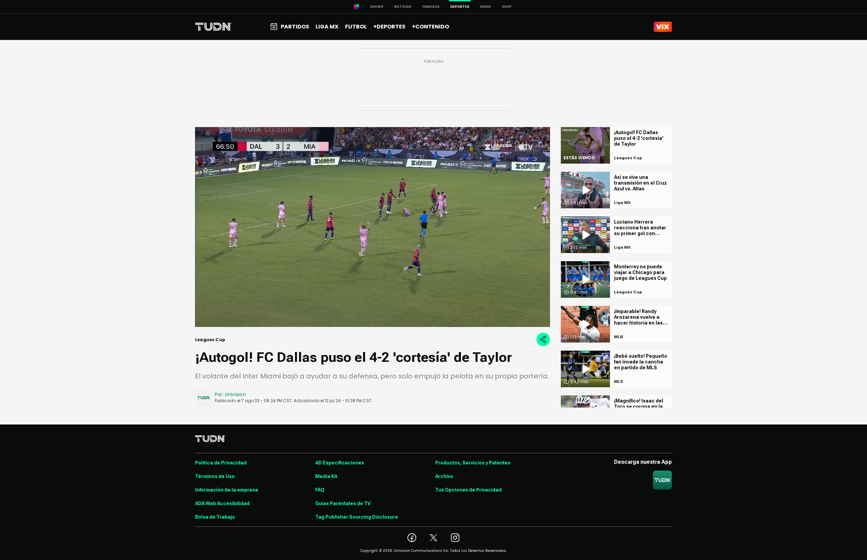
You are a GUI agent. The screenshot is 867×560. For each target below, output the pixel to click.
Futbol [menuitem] (356, 26)
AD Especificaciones (339, 462)
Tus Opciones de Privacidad (468, 490)
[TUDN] (213, 27)
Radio (485, 6)
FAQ (319, 490)
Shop (507, 6)
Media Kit (326, 476)
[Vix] (663, 27)
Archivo (444, 476)
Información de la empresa (226, 490)
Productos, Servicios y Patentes (472, 462)
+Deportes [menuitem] (389, 26)
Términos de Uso (215, 476)
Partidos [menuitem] (295, 26)
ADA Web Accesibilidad (222, 503)
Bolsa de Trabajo (215, 517)
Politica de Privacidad (221, 462)
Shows (376, 6)
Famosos (431, 6)
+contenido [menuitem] (430, 26)
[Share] (543, 339)
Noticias (402, 6)
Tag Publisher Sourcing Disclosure (356, 517)
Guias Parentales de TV (343, 503)
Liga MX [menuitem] (327, 26)
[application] (372, 227)
